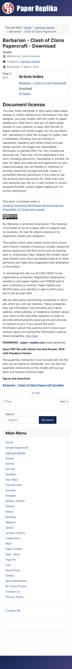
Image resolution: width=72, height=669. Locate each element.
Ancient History (15, 533)
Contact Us (13, 591)
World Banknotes (16, 581)
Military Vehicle (15, 501)
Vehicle (10, 506)
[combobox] (22, 420)
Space (9, 527)
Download (25, 88)
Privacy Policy (14, 597)
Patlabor (11, 495)
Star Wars (12, 479)
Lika (8, 565)
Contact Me (13, 610)
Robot (9, 511)
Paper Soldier (14, 549)
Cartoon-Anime (30, 61)
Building (11, 517)
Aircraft (10, 469)
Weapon (11, 522)
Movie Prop (13, 570)
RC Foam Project (16, 586)
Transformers (14, 485)
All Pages (25, 93)
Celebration (13, 538)
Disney (10, 458)
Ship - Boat (13, 554)
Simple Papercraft (17, 447)
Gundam (11, 474)
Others (10, 575)
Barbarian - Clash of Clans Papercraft (42, 83)
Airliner (10, 463)
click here (32, 335)
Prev (37, 393)
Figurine (11, 559)
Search (10, 414)
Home (9, 442)
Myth (9, 543)
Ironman (11, 490)
